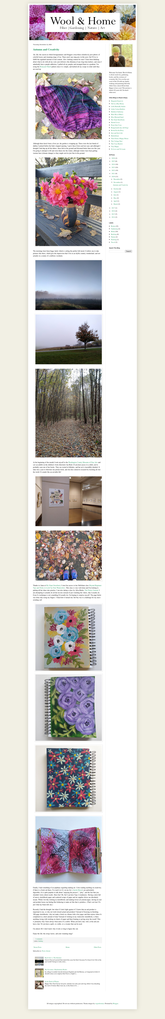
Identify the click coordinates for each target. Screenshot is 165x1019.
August (116, 192)
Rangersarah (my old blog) (119, 128)
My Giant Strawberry (53, 585)
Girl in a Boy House (117, 104)
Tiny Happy (115, 146)
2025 (113, 161)
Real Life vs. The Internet (53, 958)
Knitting (40, 941)
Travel (113, 242)
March (116, 204)
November (117, 182)
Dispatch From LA (117, 101)
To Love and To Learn (118, 149)
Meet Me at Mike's (117, 114)
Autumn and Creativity (46, 49)
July (115, 195)
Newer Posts (37, 947)
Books (113, 226)
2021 (113, 173)
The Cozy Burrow (117, 144)
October (116, 189)
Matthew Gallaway (117, 112)
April (115, 201)
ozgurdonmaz (99, 1003)
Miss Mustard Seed (117, 117)
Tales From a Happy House (119, 138)
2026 (113, 158)
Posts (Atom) (46, 951)
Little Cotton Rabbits (118, 109)
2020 (113, 176)
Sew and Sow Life (117, 133)
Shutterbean (115, 136)
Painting (114, 239)
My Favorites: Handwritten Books (56, 969)
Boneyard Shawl (45, 66)
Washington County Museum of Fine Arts (83, 462)
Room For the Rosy (117, 130)
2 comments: (39, 939)
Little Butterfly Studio (118, 106)
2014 (113, 217)
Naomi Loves (115, 122)
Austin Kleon (77, 890)
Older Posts (97, 947)
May (115, 198)
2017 (113, 208)
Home (68, 947)
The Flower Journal (91, 590)
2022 (113, 170)
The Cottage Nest (116, 141)
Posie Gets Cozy (116, 125)
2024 (113, 164)
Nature (113, 237)
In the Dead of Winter (52, 981)
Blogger (115, 1003)
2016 (113, 211)
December (117, 179)
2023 (113, 167)
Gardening (114, 229)
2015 (113, 214)
